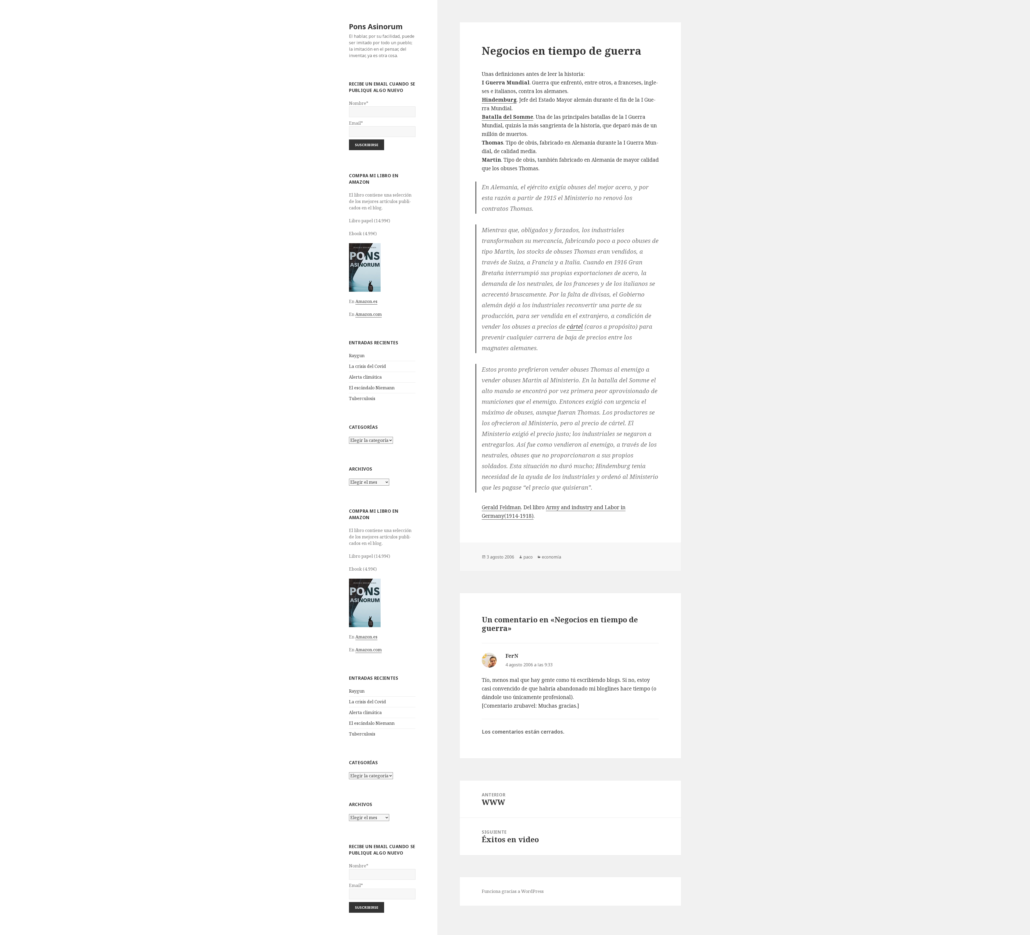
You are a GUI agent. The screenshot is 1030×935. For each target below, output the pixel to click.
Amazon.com (368, 314)
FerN (511, 655)
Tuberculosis (362, 398)
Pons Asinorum (376, 26)
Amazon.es (366, 301)
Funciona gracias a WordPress (513, 891)
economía (551, 557)
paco (528, 557)
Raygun (357, 356)
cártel (575, 326)
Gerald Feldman (501, 507)
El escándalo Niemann (372, 388)
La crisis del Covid (367, 366)
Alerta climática (365, 377)
